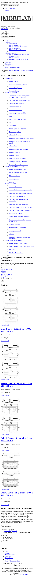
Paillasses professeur (14, 152)
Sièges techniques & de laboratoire (18, 165)
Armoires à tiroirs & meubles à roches (19, 100)
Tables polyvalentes (14, 179)
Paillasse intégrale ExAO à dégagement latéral (21, 246)
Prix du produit (5, 276)
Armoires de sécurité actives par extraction (20, 190)
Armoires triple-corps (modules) (17, 113)
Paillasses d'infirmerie (15, 135)
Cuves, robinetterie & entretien (17, 119)
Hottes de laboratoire (14, 224)
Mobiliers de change (14, 176)
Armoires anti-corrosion (15, 187)
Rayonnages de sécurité (15, 231)
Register (7, 10)
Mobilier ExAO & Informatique (13, 240)
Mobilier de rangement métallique (18, 172)
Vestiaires (11, 182)
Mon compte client (10, 8)
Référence (3, 271)
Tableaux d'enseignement (15, 88)
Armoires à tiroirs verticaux (16, 103)
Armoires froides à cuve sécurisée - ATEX (20, 210)
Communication (9, 78)
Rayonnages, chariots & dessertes (18, 161)
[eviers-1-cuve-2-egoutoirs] (10, 378)
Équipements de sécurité (15, 213)
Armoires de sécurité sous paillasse (18, 204)
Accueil (11, 70)
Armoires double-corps (15, 106)
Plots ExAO (12, 249)
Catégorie (3, 272)
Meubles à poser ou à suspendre (17, 128)
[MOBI (17, 18)
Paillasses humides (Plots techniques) (19, 149)
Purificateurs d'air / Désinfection (17, 227)
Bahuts (10, 116)
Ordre (2, 277)
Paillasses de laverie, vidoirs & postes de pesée (21, 138)
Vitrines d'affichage (14, 91)
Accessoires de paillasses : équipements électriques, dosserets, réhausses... (19, 96)
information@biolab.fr (10, 531)
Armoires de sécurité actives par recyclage (20, 193)
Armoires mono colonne (15, 110)
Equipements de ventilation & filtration (19, 216)
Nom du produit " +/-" (7, 269)
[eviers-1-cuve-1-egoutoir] (10, 323)
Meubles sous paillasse (15, 132)
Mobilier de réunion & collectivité (14, 166)
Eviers (10, 122)
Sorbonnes (11, 234)
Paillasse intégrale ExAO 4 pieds (18, 243)
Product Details (5, 325)
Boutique (16, 70)
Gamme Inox (12, 125)
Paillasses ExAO (13, 146)
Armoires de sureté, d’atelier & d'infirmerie (21, 207)
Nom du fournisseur (6, 274)
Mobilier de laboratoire (27, 70)
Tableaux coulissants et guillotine (18, 84)
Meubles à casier (13, 81)
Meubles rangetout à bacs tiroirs (17, 169)
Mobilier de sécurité (10, 183)
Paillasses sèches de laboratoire (17, 158)
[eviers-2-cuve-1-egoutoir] (10, 433)
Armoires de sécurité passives (17, 196)
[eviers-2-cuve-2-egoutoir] (10, 487)
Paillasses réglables (14, 155)
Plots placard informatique (16, 253)
